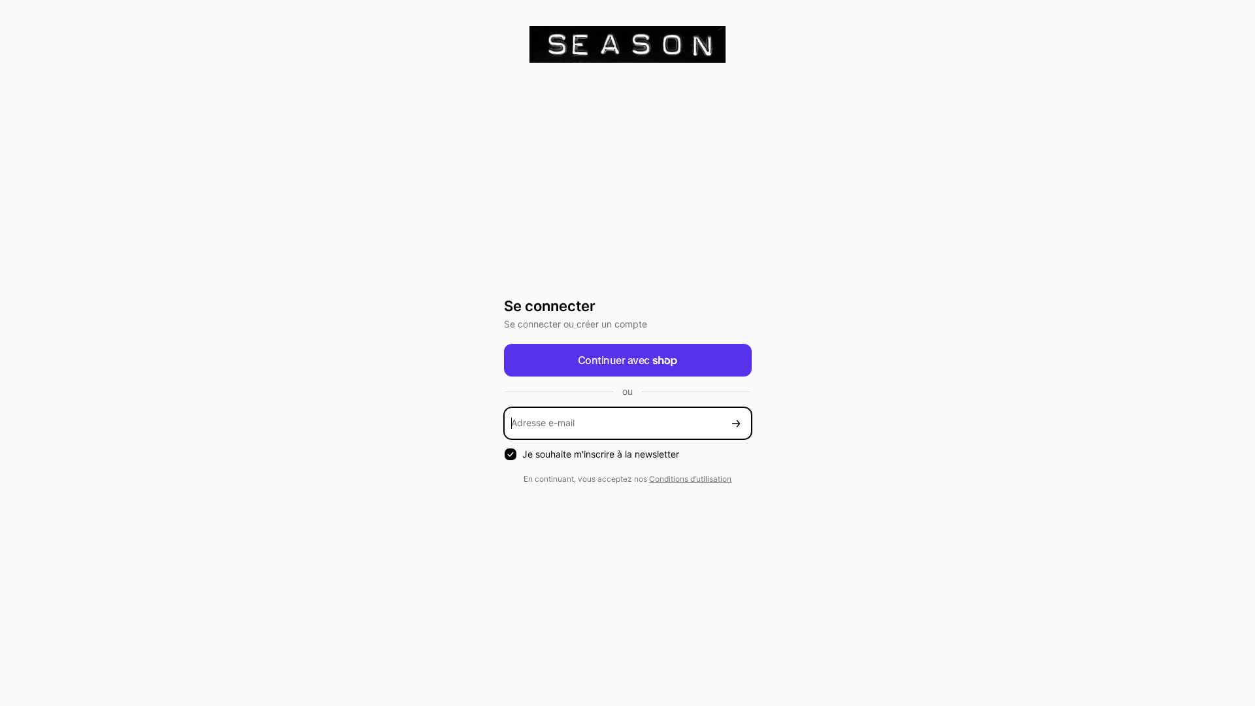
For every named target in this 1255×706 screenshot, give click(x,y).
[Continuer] (736, 423)
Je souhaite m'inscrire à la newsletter (600, 454)
